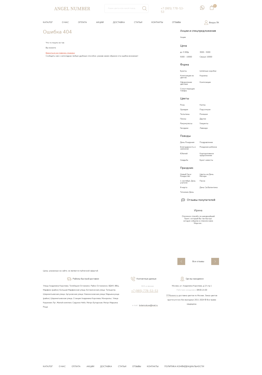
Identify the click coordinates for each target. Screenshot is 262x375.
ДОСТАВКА (119, 22)
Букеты (183, 71)
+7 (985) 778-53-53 (172, 10)
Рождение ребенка (208, 147)
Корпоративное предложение (207, 154)
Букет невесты (206, 160)
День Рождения (187, 142)
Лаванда (204, 128)
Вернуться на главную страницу (60, 53)
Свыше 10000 (206, 56)
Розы (182, 105)
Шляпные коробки (208, 71)
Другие (203, 119)
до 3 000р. (184, 52)
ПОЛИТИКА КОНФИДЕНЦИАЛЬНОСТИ (184, 366)
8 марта (183, 187)
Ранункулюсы (186, 123)
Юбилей (183, 153)
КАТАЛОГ (48, 22)
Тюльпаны (185, 114)
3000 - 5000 (205, 52)
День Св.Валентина (209, 187)
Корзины (204, 75)
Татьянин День (187, 192)
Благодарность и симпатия (188, 148)
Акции (183, 37)
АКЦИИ (100, 22)
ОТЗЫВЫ (176, 22)
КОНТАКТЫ (157, 22)
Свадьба (184, 160)
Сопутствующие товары (187, 89)
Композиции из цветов (187, 76)
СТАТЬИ (138, 22)
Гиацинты (204, 123)
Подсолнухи (205, 109)
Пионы (183, 119)
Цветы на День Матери (207, 175)
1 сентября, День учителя (188, 182)
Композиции (205, 82)
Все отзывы (198, 261)
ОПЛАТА (82, 22)
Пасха (202, 181)
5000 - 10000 (186, 56)
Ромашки (204, 114)
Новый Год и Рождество (185, 175)
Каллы (203, 105)
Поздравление (206, 142)
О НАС (65, 22)
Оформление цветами (186, 83)
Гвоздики (184, 128)
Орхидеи (184, 109)
